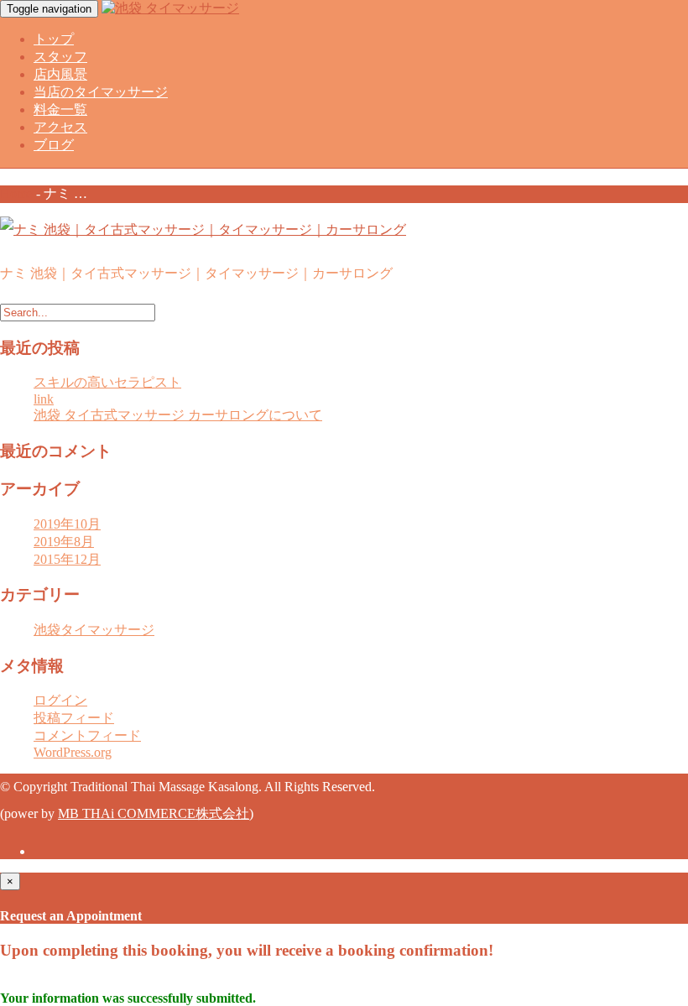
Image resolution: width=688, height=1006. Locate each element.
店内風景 (60, 74)
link (44, 399)
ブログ (54, 145)
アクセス (60, 127)
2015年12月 (67, 559)
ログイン (60, 700)
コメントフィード (87, 735)
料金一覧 (60, 109)
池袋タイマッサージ (94, 630)
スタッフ (60, 57)
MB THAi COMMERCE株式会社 (153, 813)
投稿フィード (74, 718)
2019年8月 (64, 541)
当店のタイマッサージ (101, 92)
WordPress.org (73, 752)
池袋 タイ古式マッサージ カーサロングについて (178, 415)
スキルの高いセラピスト (107, 382)
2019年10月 (67, 524)
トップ (54, 39)
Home (16, 193)
